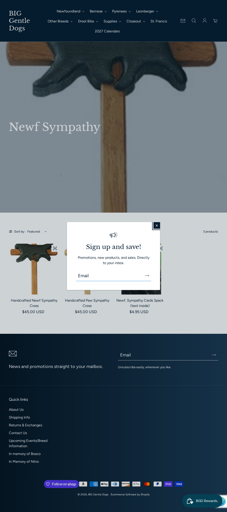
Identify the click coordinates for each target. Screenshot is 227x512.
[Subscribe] (147, 275)
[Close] (156, 225)
